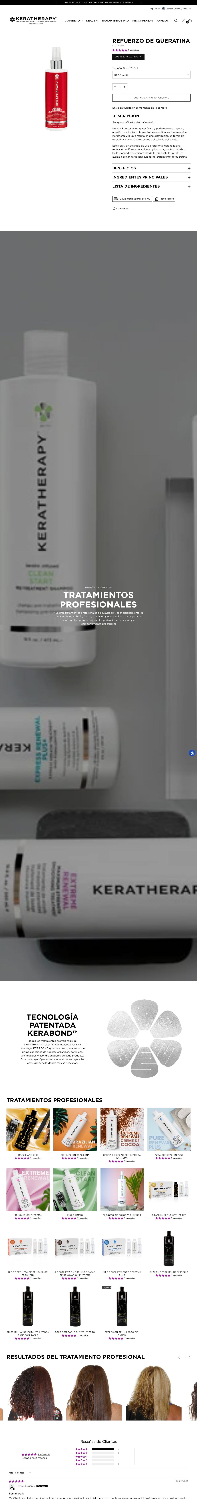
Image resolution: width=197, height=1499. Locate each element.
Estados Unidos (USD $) (177, 9)
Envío (115, 107)
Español (153, 9)
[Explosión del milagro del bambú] (122, 1306)
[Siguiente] (141, 2)
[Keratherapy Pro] (33, 20)
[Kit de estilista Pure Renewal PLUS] (122, 1246)
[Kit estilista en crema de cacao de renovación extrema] (74, 1246)
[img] (16, 1481)
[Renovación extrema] (28, 1189)
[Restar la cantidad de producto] (124, 87)
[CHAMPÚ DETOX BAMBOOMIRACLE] (169, 1246)
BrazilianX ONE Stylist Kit (169, 1215)
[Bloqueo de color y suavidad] (122, 1189)
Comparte (122, 208)
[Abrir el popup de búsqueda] (176, 21)
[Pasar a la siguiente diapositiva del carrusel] (188, 1357)
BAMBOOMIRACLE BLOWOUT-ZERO (75, 1332)
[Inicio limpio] (74, 1189)
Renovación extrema (28, 1215)
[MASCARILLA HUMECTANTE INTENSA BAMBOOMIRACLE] (28, 1306)
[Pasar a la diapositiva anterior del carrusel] (180, 1357)
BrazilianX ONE (28, 1155)
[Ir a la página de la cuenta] (182, 21)
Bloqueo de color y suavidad (122, 1215)
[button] (120, 50)
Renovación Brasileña (75, 1155)
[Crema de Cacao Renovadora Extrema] (122, 1129)
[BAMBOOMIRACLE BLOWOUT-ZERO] (74, 1306)
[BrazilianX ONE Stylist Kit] (169, 1189)
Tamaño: (125, 68)
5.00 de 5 (44, 1454)
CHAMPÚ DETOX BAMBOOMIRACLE (169, 1272)
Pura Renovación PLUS (169, 1155)
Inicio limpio (75, 1215)
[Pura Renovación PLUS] (169, 1129)
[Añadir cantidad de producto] (115, 87)
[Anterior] (56, 2)
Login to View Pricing (128, 57)
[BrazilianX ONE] (28, 1129)
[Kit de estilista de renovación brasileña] (28, 1246)
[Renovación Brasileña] (74, 1129)
